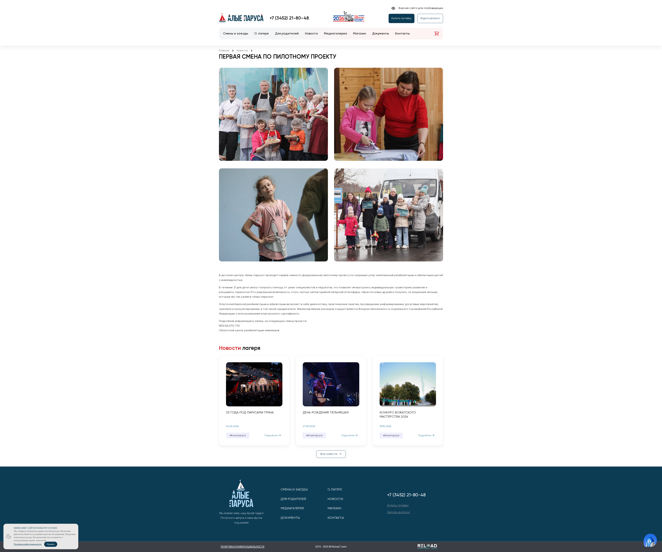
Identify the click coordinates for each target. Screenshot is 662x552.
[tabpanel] (254, 400)
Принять (50, 544)
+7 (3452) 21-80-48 (289, 18)
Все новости (328, 454)
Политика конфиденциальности (242, 546)
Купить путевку (402, 18)
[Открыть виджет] (650, 540)
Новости (242, 50)
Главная (224, 50)
